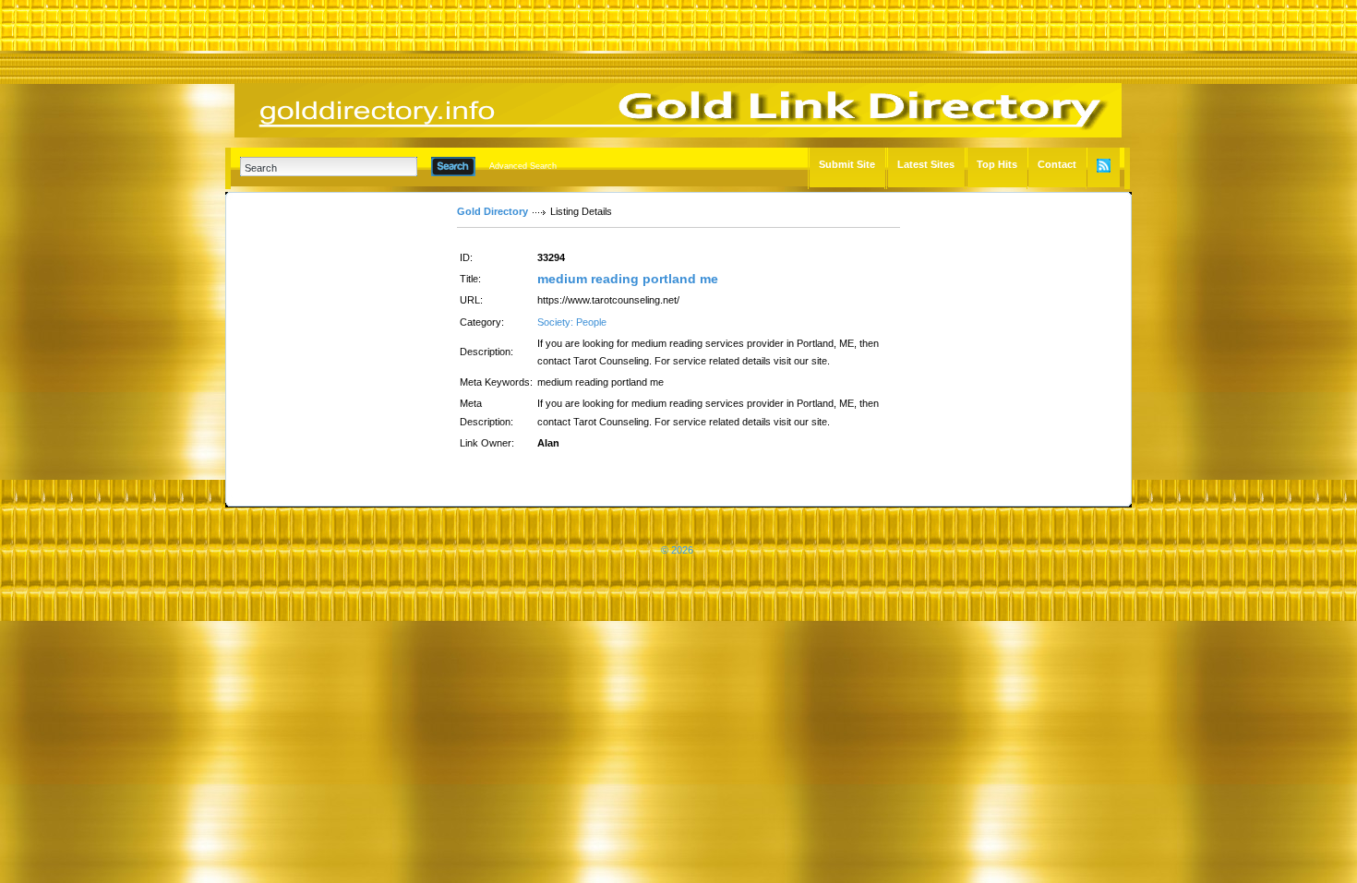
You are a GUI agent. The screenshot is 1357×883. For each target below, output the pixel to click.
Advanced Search (523, 166)
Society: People (571, 322)
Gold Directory (492, 211)
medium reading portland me (627, 278)
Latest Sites (926, 164)
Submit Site (847, 164)
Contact (1057, 164)
